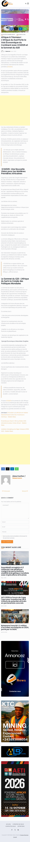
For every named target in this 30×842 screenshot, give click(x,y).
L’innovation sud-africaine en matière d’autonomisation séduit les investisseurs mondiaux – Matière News (14, 415)
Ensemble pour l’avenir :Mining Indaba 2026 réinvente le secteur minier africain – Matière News (13, 423)
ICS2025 (10, 67)
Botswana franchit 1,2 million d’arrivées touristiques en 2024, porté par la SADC (15, 627)
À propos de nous (18, 824)
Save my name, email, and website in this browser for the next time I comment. (15, 537)
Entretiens (21, 826)
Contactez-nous (11, 826)
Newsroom (8, 51)
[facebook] (11, 28)
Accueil (8, 824)
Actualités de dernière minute (8, 34)
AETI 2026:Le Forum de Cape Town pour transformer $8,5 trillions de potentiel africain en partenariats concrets (13, 600)
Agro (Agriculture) (21, 34)
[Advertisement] (15, 110)
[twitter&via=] (16, 28)
